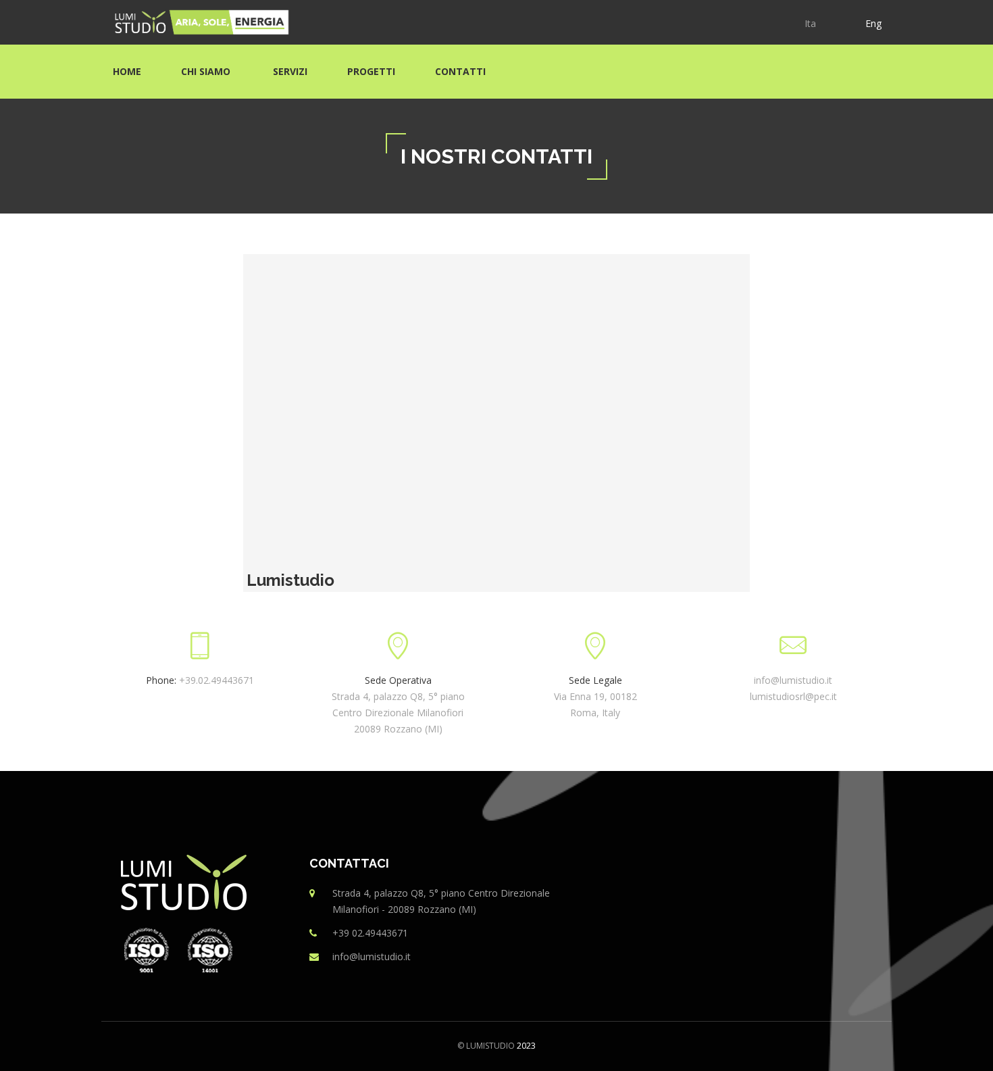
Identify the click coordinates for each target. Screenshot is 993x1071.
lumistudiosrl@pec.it (792, 696)
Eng (873, 23)
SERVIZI (290, 71)
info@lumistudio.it (793, 680)
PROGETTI (371, 71)
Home (127, 71)
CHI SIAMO (207, 71)
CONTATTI (460, 71)
